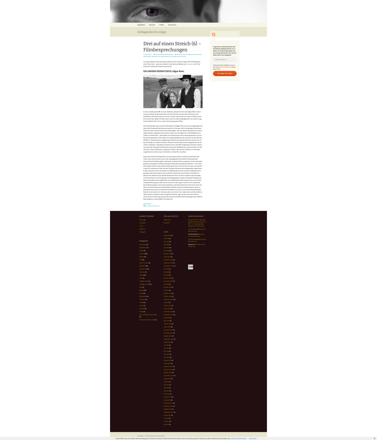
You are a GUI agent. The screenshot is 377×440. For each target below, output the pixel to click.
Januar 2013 (167, 363)
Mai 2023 (166, 275)
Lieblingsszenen (144, 284)
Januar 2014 (167, 327)
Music (141, 293)
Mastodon (142, 229)
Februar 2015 (167, 305)
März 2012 (167, 394)
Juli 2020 (166, 284)
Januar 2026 (167, 257)
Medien (171, 54)
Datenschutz (172, 25)
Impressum (167, 220)
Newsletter (142, 296)
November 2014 (168, 311)
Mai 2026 (166, 244)
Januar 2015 (167, 308)
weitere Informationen (239, 438)
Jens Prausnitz (192, 229)
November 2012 (168, 369)
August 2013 (167, 342)
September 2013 (169, 339)
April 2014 (166, 318)
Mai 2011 (166, 424)
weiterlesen (148, 204)
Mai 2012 (166, 388)
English (141, 257)
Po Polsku (142, 299)
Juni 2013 (166, 348)
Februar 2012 (167, 397)
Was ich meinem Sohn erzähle (148, 315)
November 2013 (168, 333)
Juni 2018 (166, 290)
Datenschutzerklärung (225, 67)
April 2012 (166, 391)
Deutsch (141, 254)
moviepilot (174, 56)
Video (141, 311)
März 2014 (167, 321)
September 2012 (169, 375)
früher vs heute (143, 263)
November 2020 (168, 281)
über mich (152, 25)
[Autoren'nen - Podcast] (190, 267)
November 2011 (168, 406)
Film (156, 54)
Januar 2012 (167, 400)
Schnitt (141, 305)
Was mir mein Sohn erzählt (147, 320)
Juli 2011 (166, 418)
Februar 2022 (167, 278)
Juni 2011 (166, 421)
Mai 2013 (166, 351)
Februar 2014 (167, 324)
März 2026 (167, 251)
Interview (142, 272)
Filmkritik (154, 56)
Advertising (142, 244)
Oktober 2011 (168, 409)
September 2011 (169, 412)
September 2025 (169, 266)
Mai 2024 (166, 272)
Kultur (166, 54)
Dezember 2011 (168, 403)
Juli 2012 (166, 382)
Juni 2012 (166, 385)
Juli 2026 (166, 238)
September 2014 (169, 315)
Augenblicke (141, 25)
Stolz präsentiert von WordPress (155, 436)
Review (183, 56)
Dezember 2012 (168, 366)
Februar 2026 (167, 254)
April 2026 (166, 247)
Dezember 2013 (168, 330)
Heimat (166, 56)
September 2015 (169, 299)
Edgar (189, 54)
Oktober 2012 (168, 372)
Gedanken (161, 54)
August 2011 (167, 415)
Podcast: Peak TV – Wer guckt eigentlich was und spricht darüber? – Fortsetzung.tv (197, 222)
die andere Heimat (182, 54)
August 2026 (167, 235)
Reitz (179, 56)
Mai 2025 (166, 269)
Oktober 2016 (168, 293)
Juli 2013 (166, 345)
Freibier (161, 25)
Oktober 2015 (168, 296)
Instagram (142, 232)
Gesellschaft (143, 269)
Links (140, 287)
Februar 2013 (167, 360)
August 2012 (167, 379)
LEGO (141, 278)
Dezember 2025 (168, 260)
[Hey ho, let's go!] (213, 34)
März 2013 (167, 357)
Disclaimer (167, 223)
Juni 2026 (166, 241)
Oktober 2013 (168, 336)
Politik (141, 302)
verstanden (252, 438)
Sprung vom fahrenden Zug (196, 226)
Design (141, 251)
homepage (142, 220)
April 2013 (166, 354)
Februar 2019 (167, 287)
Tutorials (141, 308)
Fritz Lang (160, 56)
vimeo (141, 226)
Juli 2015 (166, 302)
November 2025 (168, 263)
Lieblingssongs (143, 281)
